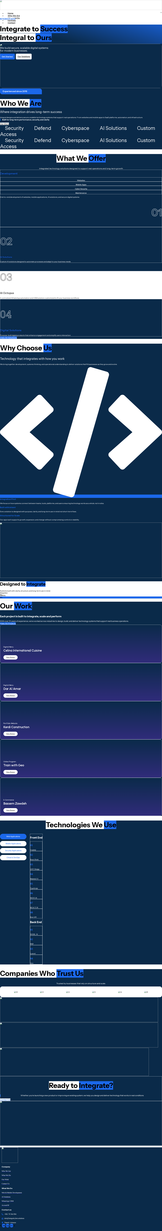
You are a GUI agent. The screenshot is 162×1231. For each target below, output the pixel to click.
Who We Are (14, 15)
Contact (11, 23)
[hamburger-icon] (161, 12)
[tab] (13, 836)
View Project (10, 657)
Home (10, 13)
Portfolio (12, 20)
